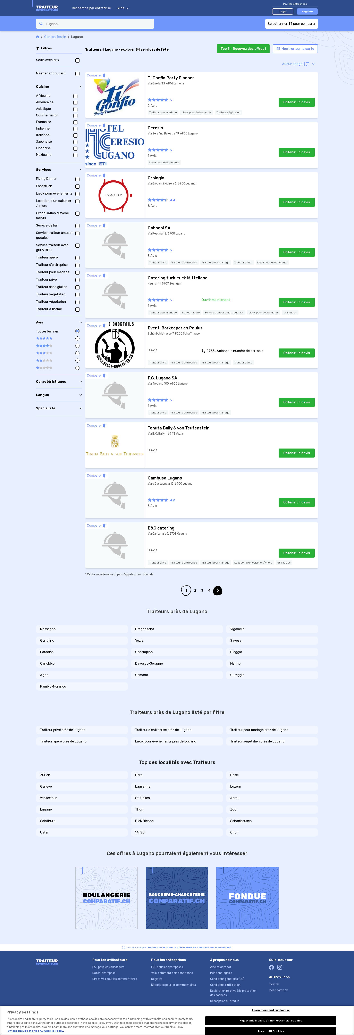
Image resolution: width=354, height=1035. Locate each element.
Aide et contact (220, 967)
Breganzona (144, 629)
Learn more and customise (271, 1010)
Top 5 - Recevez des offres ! (243, 49)
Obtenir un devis (296, 102)
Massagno (48, 629)
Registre (307, 11)
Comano (141, 675)
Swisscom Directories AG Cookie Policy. (36, 1030)
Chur (234, 832)
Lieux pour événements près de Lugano (165, 741)
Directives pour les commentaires (114, 979)
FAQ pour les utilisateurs (108, 967)
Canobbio (47, 663)
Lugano (46, 809)
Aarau (234, 798)
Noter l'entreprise (104, 973)
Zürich (45, 775)
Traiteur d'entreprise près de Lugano (163, 730)
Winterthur (48, 798)
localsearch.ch (278, 990)
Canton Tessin (55, 37)
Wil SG (140, 832)
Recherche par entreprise (91, 8)
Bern (139, 775)
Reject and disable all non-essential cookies (270, 1020)
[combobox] (98, 24)
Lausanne (142, 786)
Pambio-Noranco (53, 686)
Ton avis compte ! (179, 947)
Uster (44, 832)
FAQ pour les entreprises (167, 967)
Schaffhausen (241, 821)
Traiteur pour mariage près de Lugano (259, 730)
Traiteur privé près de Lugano (62, 730)
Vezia (139, 640)
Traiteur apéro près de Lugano (63, 741)
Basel (234, 775)
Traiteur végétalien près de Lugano (257, 741)
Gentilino (47, 640)
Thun (139, 809)
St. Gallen (142, 798)
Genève (46, 786)
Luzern (235, 786)
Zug (233, 809)
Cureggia (237, 675)
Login (282, 11)
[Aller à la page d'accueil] (52, 8)
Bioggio (236, 652)
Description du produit (224, 1001)
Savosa (235, 640)
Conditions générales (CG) (227, 979)
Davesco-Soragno (149, 663)
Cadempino (144, 652)
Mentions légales (221, 973)
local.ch (274, 984)
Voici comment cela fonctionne (172, 973)
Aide (120, 8)
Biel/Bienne (144, 821)
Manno (235, 663)
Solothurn (48, 821)
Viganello (237, 629)
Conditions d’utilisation (225, 985)
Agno (44, 675)
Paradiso (46, 652)
